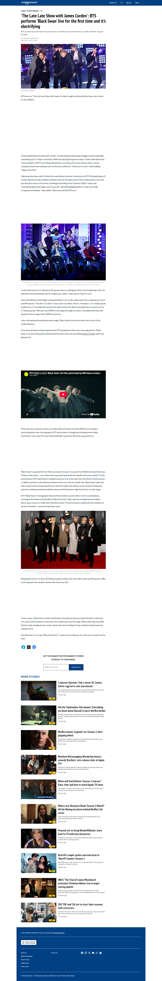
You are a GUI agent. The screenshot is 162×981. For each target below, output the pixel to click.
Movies (128, 3)
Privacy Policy (25, 959)
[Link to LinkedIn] (100, 953)
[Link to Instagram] (86, 953)
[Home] (29, 2)
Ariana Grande (89, 334)
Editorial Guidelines (26, 956)
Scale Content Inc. (59, 933)
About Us (23, 953)
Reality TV (113, 3)
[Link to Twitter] (89, 953)
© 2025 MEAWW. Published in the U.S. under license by (37, 933)
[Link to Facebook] (82, 953)
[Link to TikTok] (97, 953)
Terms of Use (25, 966)
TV (122, 3)
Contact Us (54, 953)
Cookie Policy (25, 963)
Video (137, 3)
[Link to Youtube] (93, 953)
